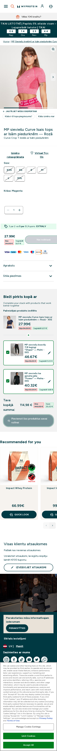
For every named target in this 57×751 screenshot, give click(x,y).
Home (6, 41)
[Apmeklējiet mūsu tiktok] (21, 659)
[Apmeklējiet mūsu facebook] (14, 659)
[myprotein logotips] (27, 6)
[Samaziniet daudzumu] (8, 210)
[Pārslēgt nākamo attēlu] (53, 77)
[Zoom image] (53, 49)
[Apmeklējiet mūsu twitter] (37, 659)
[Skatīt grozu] (51, 6)
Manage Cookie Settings (28, 727)
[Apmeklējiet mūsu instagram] (6, 659)
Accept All (28, 745)
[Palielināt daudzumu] (19, 210)
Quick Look (21, 514)
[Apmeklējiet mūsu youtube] (29, 659)
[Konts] (42, 6)
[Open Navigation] (5, 6)
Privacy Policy (46, 718)
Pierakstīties (17, 628)
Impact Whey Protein (19, 488)
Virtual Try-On (42, 155)
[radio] (9, 170)
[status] (14, 210)
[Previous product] (46, 525)
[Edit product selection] (49, 353)
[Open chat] (44, 659)
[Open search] (12, 6)
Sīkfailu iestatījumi (15, 638)
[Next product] (52, 525)
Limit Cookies (28, 736)
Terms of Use (13, 721)
